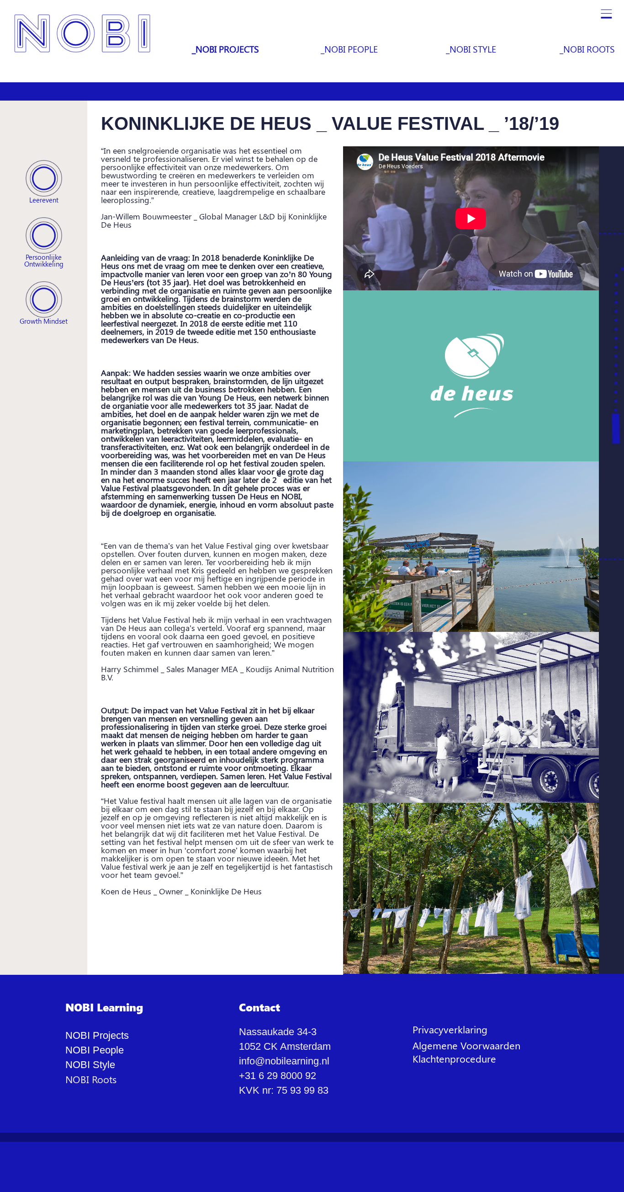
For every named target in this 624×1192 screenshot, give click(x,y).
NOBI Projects (97, 1035)
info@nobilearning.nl (284, 1061)
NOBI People (94, 1050)
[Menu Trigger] (606, 16)
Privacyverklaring (449, 1029)
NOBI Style (90, 1064)
